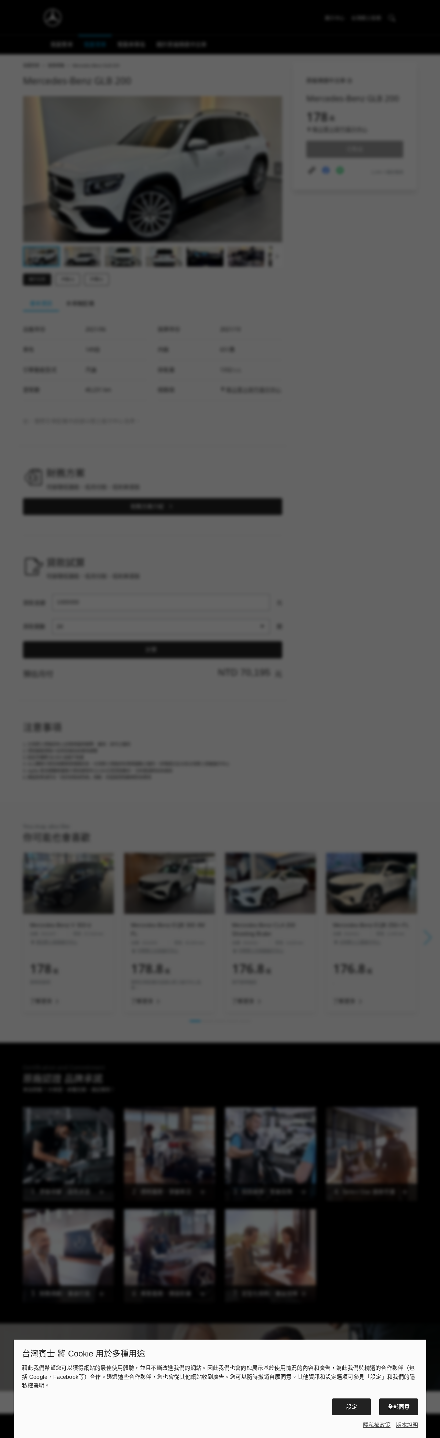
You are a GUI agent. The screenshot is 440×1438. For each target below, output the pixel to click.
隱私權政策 (376, 1425)
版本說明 (407, 1425)
